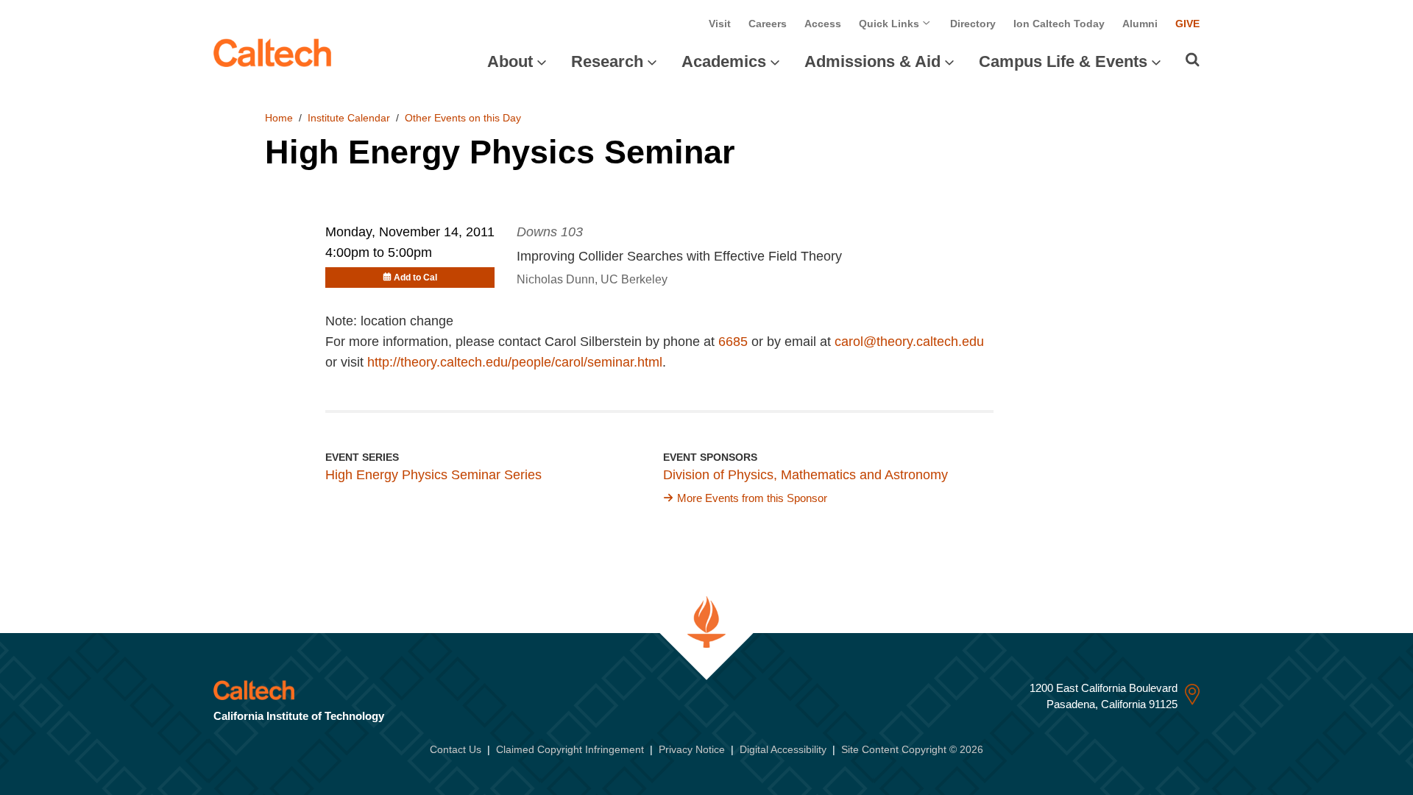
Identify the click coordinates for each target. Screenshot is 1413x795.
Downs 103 (550, 232)
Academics (723, 61)
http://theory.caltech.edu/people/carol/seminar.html (514, 362)
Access (822, 23)
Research (607, 61)
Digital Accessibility (783, 749)
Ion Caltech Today (1059, 23)
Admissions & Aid (872, 61)
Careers (767, 23)
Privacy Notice (692, 749)
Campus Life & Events (1063, 61)
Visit (720, 23)
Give (1187, 23)
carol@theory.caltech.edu (909, 341)
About (510, 61)
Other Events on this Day (463, 118)
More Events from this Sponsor (752, 498)
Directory (973, 23)
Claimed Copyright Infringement (570, 749)
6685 (733, 341)
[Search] (1193, 59)
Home (279, 118)
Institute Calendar (349, 118)
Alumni (1140, 23)
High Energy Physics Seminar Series (433, 474)
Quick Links (890, 23)
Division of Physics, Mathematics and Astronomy (805, 474)
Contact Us (455, 749)
